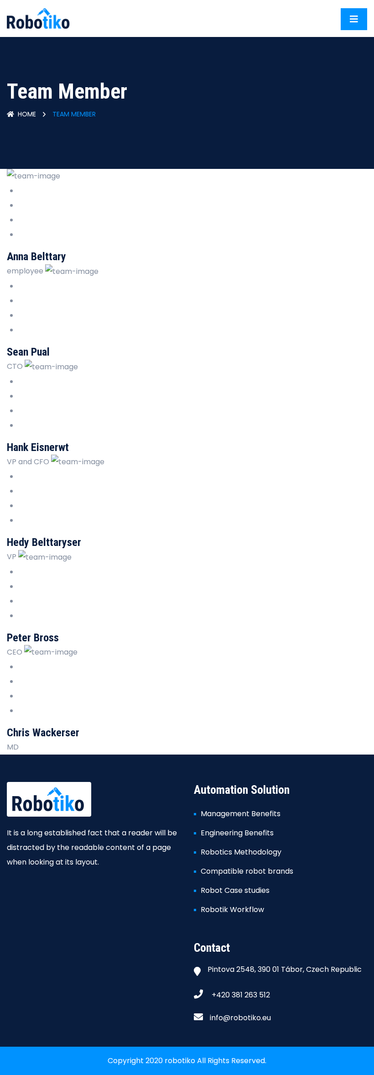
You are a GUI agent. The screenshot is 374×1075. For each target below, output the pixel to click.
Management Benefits (240, 813)
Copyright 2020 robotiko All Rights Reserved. (187, 1060)
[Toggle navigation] (354, 19)
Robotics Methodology (241, 852)
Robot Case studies (235, 890)
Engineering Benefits (237, 833)
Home (27, 114)
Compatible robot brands (247, 871)
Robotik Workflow (232, 909)
